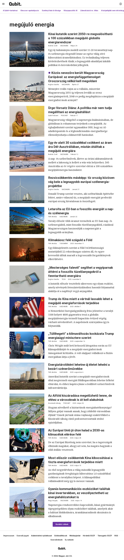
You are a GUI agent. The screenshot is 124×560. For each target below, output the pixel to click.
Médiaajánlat (75, 536)
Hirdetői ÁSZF (89, 536)
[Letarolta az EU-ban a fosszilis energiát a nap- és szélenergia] (26, 220)
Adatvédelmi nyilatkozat (41, 536)
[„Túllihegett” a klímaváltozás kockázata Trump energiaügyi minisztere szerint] (26, 345)
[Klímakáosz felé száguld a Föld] (26, 250)
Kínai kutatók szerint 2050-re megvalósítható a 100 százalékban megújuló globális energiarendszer (80, 38)
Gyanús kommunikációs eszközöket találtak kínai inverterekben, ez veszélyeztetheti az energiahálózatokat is (79, 493)
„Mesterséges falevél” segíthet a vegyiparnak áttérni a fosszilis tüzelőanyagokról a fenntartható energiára (80, 272)
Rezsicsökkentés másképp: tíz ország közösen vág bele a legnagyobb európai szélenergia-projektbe (81, 182)
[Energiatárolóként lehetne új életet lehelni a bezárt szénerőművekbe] (26, 376)
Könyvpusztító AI (70, 10)
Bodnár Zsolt (53, 46)
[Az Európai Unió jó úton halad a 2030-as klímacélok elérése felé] (26, 440)
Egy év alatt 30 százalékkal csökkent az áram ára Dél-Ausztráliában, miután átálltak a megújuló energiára (80, 147)
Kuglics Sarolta (53, 84)
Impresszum (8, 536)
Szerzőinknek (56, 540)
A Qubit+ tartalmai (10, 10)
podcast (64, 115)
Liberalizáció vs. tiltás (89, 10)
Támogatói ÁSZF (105, 536)
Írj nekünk (69, 540)
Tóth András (52, 217)
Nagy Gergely (53, 500)
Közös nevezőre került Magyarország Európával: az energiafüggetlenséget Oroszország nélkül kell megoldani (76, 77)
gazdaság (64, 46)
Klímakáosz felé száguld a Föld (70, 240)
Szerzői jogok (23, 536)
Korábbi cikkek (62, 524)
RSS (116, 536)
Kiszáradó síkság (54, 403)
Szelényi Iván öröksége (51, 10)
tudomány (64, 243)
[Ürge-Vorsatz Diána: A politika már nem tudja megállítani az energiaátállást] (26, 121)
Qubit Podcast (53, 115)
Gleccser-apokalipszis (29, 10)
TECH (64, 279)
